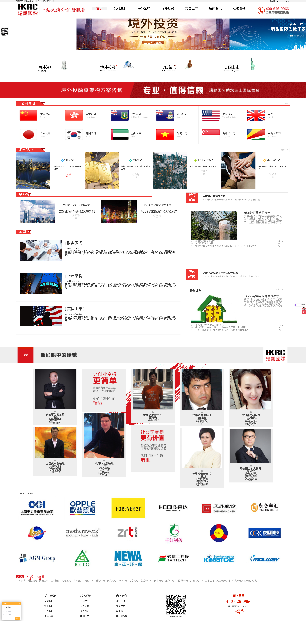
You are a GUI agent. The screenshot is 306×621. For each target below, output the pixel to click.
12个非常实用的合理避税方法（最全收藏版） (273, 296)
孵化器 (119, 611)
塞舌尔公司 (146, 580)
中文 (287, 2)
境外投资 (77, 580)
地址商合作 (121, 616)
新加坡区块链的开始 (213, 196)
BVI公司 (122, 580)
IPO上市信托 (208, 580)
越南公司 (133, 580)
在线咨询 (239, 611)
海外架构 (84, 606)
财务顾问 (32, 580)
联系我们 (48, 611)
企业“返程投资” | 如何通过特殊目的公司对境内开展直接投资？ (226, 246)
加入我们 (48, 606)
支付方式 (120, 606)
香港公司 (100, 580)
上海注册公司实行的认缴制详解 (220, 273)
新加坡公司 (182, 580)
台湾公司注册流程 (204, 243)
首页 (99, 8)
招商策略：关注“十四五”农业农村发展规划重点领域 (220, 327)
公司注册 (84, 601)
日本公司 (158, 580)
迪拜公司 (169, 580)
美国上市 (43, 580)
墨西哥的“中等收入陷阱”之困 (209, 325)
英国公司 (194, 580)
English (282, 2)
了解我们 (48, 601)
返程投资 (66, 580)
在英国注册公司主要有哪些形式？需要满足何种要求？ (222, 330)
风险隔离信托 (223, 580)
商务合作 (120, 601)
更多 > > (279, 290)
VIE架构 (21, 580)
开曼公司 (111, 580)
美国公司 (89, 580)
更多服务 (48, 616)
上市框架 (55, 580)
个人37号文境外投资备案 (244, 580)
